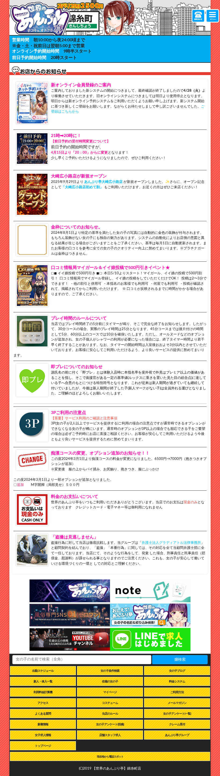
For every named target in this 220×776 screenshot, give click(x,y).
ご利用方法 (177, 692)
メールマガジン (177, 702)
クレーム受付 (177, 724)
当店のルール (110, 713)
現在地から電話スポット (110, 756)
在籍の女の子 (110, 681)
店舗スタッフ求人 (110, 735)
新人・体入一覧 (43, 681)
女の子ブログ (177, 670)
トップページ (43, 745)
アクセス (43, 702)
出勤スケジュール (43, 670)
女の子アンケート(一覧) (177, 713)
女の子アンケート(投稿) (110, 724)
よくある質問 (43, 713)
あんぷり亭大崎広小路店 (103, 182)
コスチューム (110, 702)
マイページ (110, 692)
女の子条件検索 (110, 670)
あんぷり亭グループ (177, 735)
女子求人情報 (43, 735)
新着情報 (43, 724)
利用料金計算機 (43, 692)
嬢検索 (180, 660)
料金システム (177, 681)
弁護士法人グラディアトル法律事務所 (171, 543)
